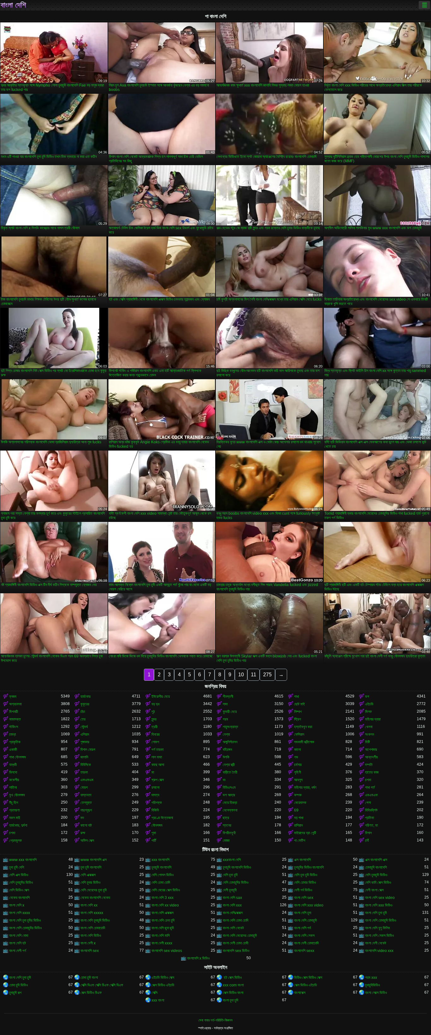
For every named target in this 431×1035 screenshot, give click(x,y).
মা (152, 772)
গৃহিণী (297, 772)
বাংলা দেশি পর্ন (302, 928)
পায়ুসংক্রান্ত (230, 727)
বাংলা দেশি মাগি (160, 935)
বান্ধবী (13, 765)
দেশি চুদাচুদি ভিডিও (376, 875)
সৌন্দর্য (84, 727)
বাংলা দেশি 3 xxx (162, 897)
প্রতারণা (14, 810)
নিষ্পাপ (298, 711)
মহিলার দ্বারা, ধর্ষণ (305, 787)
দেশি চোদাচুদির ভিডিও (235, 882)
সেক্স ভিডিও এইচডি (162, 985)
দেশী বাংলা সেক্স (374, 890)
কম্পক (298, 795)
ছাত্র (226, 818)
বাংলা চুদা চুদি (230, 1000)
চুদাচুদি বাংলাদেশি (161, 867)
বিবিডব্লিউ (371, 810)
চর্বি (367, 840)
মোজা (226, 840)
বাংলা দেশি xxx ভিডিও (378, 905)
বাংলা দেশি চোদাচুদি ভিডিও (380, 920)
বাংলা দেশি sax (232, 897)
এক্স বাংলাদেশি (302, 860)
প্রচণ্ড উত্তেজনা (162, 818)
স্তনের (227, 825)
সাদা (225, 704)
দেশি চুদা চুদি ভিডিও (305, 875)
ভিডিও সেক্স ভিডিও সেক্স (308, 977)
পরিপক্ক (156, 802)
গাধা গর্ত (370, 787)
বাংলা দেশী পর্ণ (17, 950)
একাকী (13, 749)
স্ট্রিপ (297, 719)
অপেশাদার (371, 749)
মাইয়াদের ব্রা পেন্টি (305, 833)
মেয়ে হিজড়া (230, 802)
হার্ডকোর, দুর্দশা (18, 825)
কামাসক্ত (15, 719)
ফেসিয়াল (299, 734)
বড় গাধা (298, 818)
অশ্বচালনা (15, 704)
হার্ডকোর (85, 696)
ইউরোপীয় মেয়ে (160, 696)
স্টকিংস (13, 727)
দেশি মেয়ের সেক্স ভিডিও (165, 890)
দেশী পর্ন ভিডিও (303, 890)
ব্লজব (12, 696)
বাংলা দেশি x (16, 905)
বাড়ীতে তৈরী (230, 772)
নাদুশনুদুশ (86, 810)
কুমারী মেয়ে (230, 711)
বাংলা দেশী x (88, 943)
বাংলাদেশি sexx (304, 950)
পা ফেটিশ (299, 840)
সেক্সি (154, 992)
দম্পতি (369, 765)
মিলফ (368, 711)
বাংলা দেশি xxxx (19, 913)
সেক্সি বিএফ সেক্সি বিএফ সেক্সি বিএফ (101, 985)
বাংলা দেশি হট (17, 943)
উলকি (226, 757)
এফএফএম (86, 780)
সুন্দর (153, 719)
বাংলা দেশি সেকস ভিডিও (379, 935)
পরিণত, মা (371, 825)
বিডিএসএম (229, 787)
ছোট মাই (299, 704)
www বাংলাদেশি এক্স (93, 860)
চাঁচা (82, 711)
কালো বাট (86, 825)
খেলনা (368, 727)
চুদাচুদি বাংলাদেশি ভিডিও (237, 867)
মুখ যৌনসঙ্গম (17, 795)
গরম (225, 719)
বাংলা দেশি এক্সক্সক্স (162, 913)
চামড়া (12, 734)
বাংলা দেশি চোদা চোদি (235, 920)
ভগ (367, 696)
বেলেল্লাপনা (230, 810)
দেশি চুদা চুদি (230, 875)
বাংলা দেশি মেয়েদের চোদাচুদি (240, 935)
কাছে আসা (157, 765)
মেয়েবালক (300, 802)
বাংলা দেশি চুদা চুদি (376, 913)
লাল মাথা (156, 757)
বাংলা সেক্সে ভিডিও (376, 992)
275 (267, 674)
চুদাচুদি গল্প (15, 992)
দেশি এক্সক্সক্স (88, 875)
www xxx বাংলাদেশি (23, 860)
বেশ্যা (226, 734)
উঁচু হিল (13, 802)
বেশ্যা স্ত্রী (229, 765)
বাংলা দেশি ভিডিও (90, 935)
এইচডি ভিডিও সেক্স (162, 977)
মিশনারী (13, 711)
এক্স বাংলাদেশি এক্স (376, 860)
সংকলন (369, 734)
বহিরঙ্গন (227, 749)
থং (224, 780)
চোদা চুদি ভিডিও (18, 985)
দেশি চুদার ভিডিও (90, 882)
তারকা (84, 772)
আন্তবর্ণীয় (371, 757)
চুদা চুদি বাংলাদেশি (90, 867)
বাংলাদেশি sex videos (166, 950)
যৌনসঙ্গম (156, 825)
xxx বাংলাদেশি (160, 860)
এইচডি (369, 704)
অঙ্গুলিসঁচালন (230, 742)
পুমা (153, 833)
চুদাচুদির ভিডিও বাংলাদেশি (309, 867)
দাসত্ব (155, 795)
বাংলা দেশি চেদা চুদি (162, 920)
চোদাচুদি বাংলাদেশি (376, 867)
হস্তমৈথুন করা (303, 727)
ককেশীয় (14, 780)
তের (83, 719)
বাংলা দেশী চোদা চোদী (235, 943)
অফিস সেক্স (87, 840)
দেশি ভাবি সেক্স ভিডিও (378, 882)
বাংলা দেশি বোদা (18, 935)
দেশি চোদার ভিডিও (305, 882)
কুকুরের (84, 704)
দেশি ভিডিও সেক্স (19, 890)
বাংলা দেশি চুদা (302, 913)
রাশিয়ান (298, 825)
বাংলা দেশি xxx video (308, 905)
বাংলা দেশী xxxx (161, 943)
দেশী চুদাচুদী (230, 890)
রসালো (155, 787)
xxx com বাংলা (233, 985)
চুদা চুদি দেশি (16, 867)
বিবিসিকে (85, 765)
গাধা (296, 696)
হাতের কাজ (372, 772)
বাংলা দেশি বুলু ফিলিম (377, 928)
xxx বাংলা (157, 1000)
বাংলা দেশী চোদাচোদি (306, 943)
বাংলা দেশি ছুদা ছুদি (162, 928)
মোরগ (84, 787)
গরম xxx (371, 977)
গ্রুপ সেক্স (157, 780)
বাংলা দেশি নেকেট (233, 928)
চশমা (368, 780)
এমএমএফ (371, 795)
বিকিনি (155, 810)
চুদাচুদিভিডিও (372, 985)
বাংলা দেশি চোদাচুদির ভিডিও (25, 928)
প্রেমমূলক (15, 840)
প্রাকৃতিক (15, 742)
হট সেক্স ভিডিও (232, 977)
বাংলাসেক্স (299, 992)
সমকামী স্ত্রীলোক (304, 742)
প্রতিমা (369, 818)
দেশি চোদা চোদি (160, 882)
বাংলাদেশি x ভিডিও (198, 958)
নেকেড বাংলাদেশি (19, 897)
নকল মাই (14, 818)
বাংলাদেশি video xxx (379, 950)
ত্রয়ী (154, 727)
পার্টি (153, 840)
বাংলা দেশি (13, 5)
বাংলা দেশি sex (303, 897)
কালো (297, 749)
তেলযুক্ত (86, 802)
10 (241, 674)
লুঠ (153, 711)
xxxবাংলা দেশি (232, 860)
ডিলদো (13, 772)
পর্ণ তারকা (157, 749)
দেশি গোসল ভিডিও (162, 875)
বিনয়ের (155, 734)
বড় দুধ (155, 704)
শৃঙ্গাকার (84, 742)
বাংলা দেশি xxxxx (91, 913)
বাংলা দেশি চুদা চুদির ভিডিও (25, 920)
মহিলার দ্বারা (373, 719)
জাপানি (84, 757)
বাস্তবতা (85, 795)
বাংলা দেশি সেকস (304, 935)
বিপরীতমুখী (229, 833)
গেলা (368, 802)
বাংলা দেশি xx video (165, 905)
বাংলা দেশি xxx (232, 905)
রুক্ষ (82, 833)
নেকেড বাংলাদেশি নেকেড (95, 897)
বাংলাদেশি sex (89, 950)
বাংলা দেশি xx (88, 905)
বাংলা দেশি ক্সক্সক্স (233, 913)
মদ (82, 818)
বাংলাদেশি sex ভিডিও (236, 950)
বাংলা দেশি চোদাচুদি (305, 920)
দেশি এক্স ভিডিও (18, 875)
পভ (296, 757)
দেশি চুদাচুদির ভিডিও (21, 882)
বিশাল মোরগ (87, 749)
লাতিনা (13, 787)
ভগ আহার (229, 795)
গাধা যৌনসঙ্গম (17, 757)
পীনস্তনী (228, 696)
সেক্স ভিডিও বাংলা (233, 992)
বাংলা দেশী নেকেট (375, 943)
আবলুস (298, 780)
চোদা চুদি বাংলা (89, 977)
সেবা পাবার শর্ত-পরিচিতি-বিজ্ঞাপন (215, 1020)
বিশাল (368, 833)
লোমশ (155, 742)
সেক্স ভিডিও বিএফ (91, 992)
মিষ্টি (367, 742)
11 (253, 674)
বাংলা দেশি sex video (380, 897)
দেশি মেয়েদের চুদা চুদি (93, 890)
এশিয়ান (84, 734)
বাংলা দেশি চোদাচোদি (92, 928)
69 (296, 810)
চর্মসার (298, 765)
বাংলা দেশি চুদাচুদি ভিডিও (94, 920)
